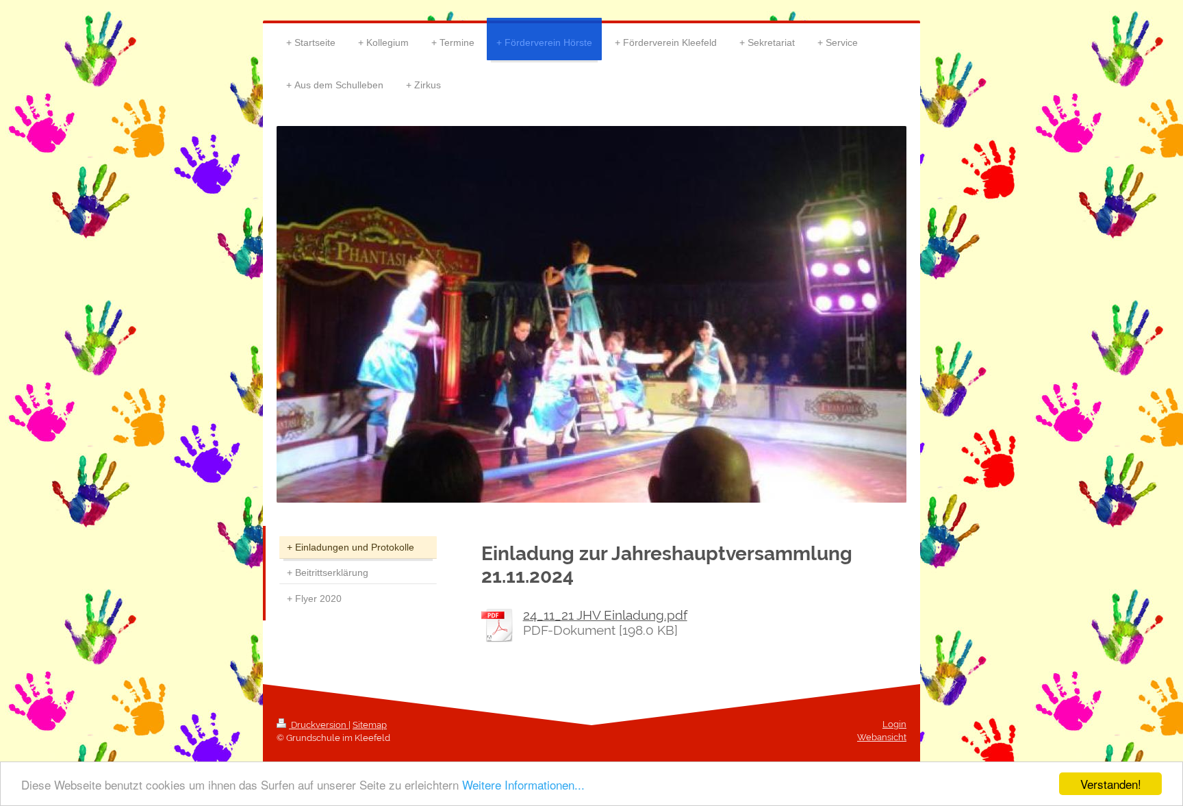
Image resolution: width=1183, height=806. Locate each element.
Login (894, 724)
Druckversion (318, 725)
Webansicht (881, 737)
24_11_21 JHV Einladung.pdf (605, 614)
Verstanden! (1110, 783)
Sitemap (370, 725)
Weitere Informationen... (523, 784)
